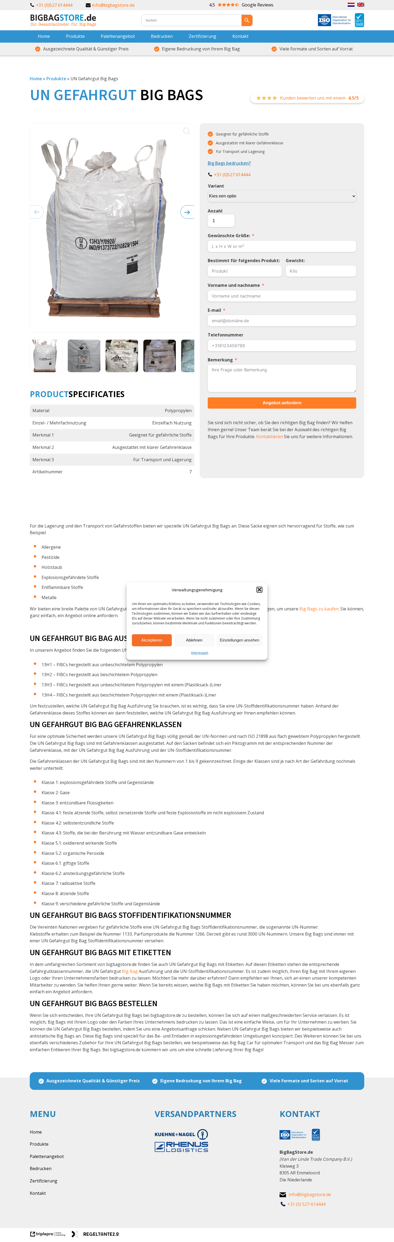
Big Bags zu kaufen (319, 609)
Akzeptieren (151, 640)
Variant (216, 186)
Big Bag (130, 971)
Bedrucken (162, 36)
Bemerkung (220, 360)
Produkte (75, 36)
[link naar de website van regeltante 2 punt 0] (97, 1236)
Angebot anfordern (282, 403)
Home (44, 36)
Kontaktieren (269, 436)
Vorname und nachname (234, 285)
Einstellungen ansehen (239, 640)
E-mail (214, 310)
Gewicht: (295, 260)
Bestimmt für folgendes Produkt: (244, 260)
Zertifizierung (202, 36)
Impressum (199, 652)
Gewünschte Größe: (229, 236)
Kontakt (240, 36)
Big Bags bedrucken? (229, 163)
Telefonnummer (225, 335)
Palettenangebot (118, 36)
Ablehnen (194, 640)
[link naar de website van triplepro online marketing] (50, 1236)
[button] (259, 589)
